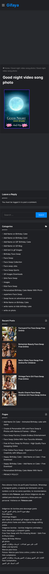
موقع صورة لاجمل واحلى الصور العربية (16, 511)
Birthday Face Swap (12, 254)
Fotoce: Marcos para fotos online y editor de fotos (22, 552)
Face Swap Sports (11, 270)
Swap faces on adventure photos (18, 298)
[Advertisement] (24, 37)
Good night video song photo (23, 68)
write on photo (10, 310)
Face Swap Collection (13, 262)
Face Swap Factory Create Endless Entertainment (25, 435)
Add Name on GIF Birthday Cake (17, 242)
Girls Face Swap (10, 278)
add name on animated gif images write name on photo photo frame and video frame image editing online (22, 522)
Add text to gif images (13, 250)
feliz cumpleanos (9, 555)
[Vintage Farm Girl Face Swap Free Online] (9, 382)
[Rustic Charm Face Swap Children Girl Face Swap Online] (9, 398)
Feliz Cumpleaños (9, 560)
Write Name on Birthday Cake (16, 302)
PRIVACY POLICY (11, 474)
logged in (17, 202)
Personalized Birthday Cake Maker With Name (23, 470)
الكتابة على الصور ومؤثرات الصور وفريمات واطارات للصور (23, 558)
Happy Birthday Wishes (11, 539)
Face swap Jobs (10, 266)
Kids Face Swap (10, 286)
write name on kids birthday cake (17, 306)
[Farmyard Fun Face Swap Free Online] (9, 334)
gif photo (6, 541)
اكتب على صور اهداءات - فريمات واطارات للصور (20, 544)
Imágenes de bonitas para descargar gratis (19, 509)
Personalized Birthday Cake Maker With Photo (23, 290)
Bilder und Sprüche (10, 547)
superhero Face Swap (13, 294)
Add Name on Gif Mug (13, 246)
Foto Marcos (7, 514)
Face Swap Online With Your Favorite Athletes (23, 439)
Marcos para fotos (9, 550)
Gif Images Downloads (13, 274)
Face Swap (8, 258)
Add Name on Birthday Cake (15, 234)
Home (7, 68)
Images (7, 282)
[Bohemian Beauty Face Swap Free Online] (9, 350)
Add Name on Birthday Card (15, 238)
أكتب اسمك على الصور (10, 563)
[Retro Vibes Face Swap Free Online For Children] (9, 366)
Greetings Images (9, 517)
